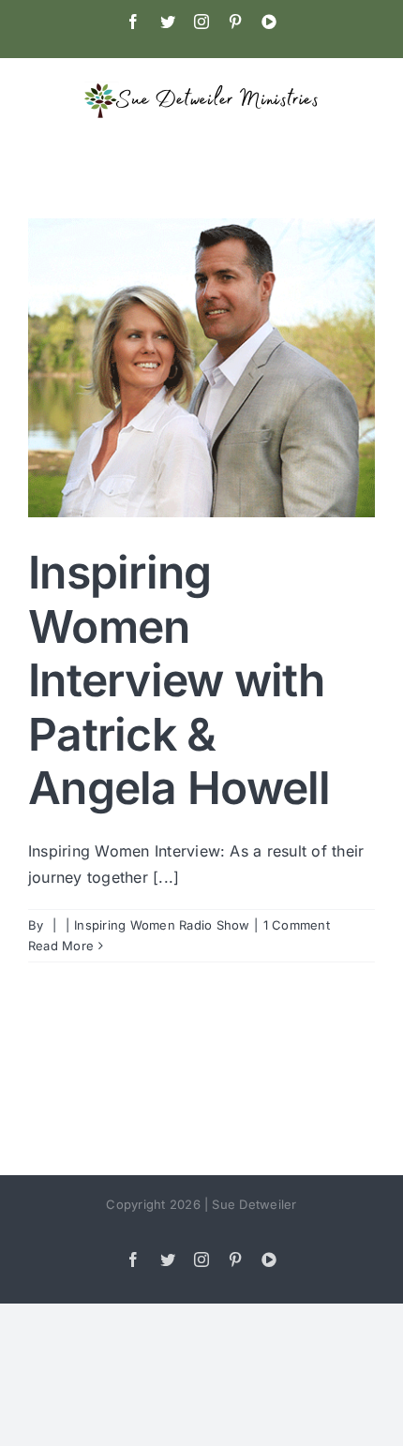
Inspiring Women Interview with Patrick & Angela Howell (179, 679)
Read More (61, 945)
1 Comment (296, 924)
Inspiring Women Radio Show (161, 924)
